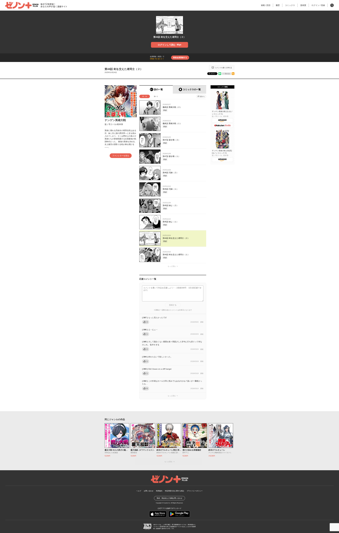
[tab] (156, 89)
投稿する (173, 305)
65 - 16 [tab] (144, 96)
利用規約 (159, 491)
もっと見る (172, 266)
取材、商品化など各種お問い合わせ (169, 498)
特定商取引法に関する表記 (174, 491)
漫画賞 (303, 5)
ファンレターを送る (120, 156)
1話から (202, 96)
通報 (201, 322)
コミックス (290, 5)
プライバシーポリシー (195, 491)
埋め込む (228, 73)
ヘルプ (138, 491)
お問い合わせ (148, 491)
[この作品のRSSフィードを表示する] (233, 73)
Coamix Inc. (167, 503)
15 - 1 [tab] (156, 96)
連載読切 (265, 5)
